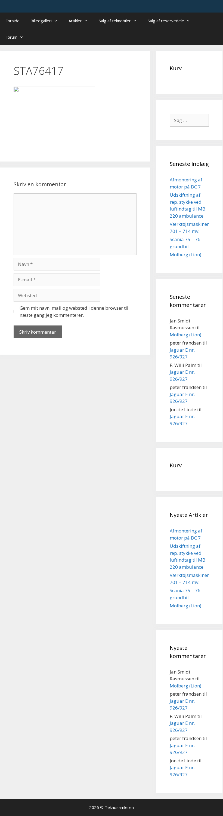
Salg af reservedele (166, 20)
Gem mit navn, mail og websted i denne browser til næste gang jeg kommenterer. (74, 311)
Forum (11, 37)
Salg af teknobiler (115, 20)
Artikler (75, 20)
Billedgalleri (41, 20)
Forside (12, 20)
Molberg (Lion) (185, 254)
